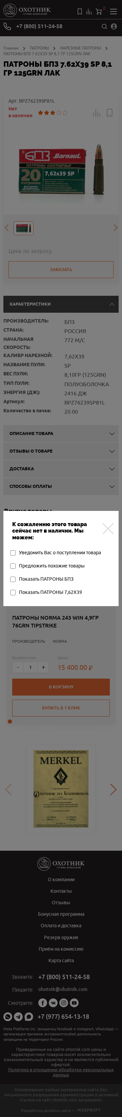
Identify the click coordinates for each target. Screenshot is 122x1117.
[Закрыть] (108, 528)
